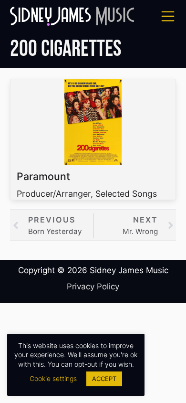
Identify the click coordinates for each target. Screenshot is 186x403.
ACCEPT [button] (104, 378)
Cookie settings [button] (53, 378)
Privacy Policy (93, 286)
